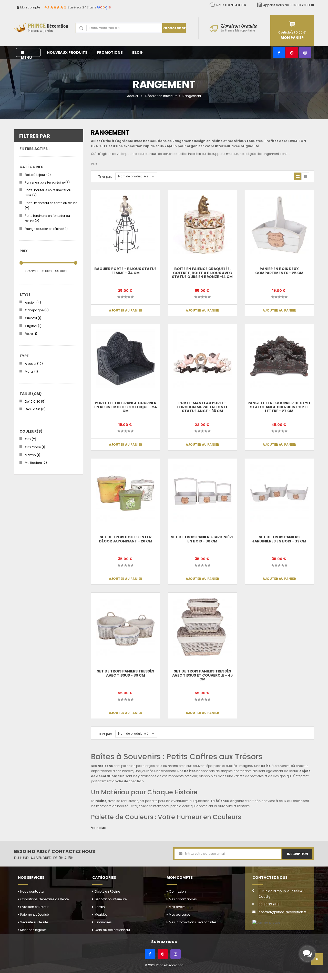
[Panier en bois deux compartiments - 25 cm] (279, 224)
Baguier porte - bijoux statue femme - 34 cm (125, 270)
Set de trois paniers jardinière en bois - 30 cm (202, 538)
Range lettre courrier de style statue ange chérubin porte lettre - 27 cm (279, 406)
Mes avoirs (177, 907)
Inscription (297, 854)
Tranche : (32, 271)
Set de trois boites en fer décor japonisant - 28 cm (125, 538)
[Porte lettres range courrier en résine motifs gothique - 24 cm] (125, 358)
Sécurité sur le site (34, 922)
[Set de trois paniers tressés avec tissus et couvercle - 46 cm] (202, 627)
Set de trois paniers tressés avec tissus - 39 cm (125, 673)
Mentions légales (33, 930)
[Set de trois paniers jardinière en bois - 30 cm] (202, 493)
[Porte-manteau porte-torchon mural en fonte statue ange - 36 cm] (202, 358)
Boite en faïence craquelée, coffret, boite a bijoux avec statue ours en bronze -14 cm (202, 272)
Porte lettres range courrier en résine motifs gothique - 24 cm (125, 406)
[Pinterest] (291, 52)
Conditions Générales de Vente (44, 899)
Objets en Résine (107, 891)
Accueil (133, 96)
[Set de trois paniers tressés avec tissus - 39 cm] (125, 627)
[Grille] (298, 176)
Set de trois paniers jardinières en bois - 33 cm (279, 538)
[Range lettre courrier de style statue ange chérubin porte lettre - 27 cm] (279, 358)
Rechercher (174, 27)
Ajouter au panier (125, 310)
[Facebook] (279, 52)
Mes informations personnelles (193, 922)
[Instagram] (305, 52)
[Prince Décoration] (41, 28)
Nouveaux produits (67, 52)
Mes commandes (183, 899)
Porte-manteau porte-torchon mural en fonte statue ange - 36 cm (202, 406)
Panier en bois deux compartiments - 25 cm (279, 270)
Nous (231, 5)
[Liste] (305, 176)
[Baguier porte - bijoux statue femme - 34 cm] (125, 224)
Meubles (101, 914)
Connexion (177, 891)
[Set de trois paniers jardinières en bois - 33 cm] (279, 493)
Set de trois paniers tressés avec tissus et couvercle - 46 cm (202, 675)
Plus (94, 164)
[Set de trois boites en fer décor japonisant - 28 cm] (125, 493)
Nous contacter (32, 891)
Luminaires (103, 922)
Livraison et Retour (34, 907)
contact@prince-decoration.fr (282, 912)
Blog (137, 52)
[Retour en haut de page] (317, 960)
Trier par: (105, 176)
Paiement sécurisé (34, 914)
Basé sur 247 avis (77, 7)
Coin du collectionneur (112, 930)
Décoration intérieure (161, 96)
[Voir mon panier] (292, 24)
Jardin (100, 907)
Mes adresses (179, 914)
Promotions (110, 52)
